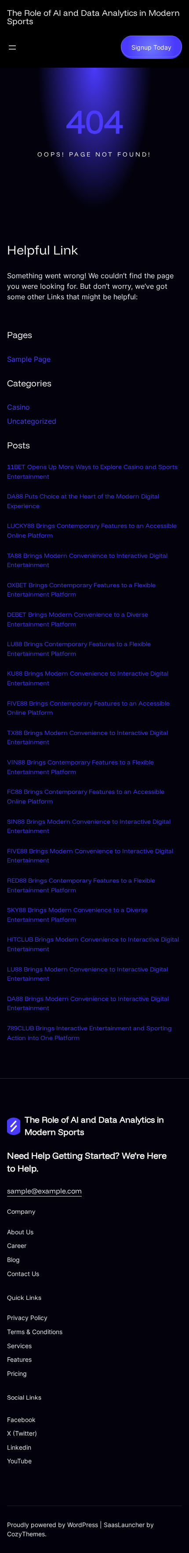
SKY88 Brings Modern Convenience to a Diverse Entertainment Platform (77, 915)
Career (16, 1245)
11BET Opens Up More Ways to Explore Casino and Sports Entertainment (92, 471)
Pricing (17, 1373)
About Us (20, 1232)
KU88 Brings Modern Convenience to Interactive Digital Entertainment (87, 678)
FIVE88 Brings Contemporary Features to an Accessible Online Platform (88, 708)
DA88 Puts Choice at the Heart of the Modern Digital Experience (83, 501)
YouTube (19, 1461)
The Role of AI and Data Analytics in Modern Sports (93, 16)
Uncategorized (31, 421)
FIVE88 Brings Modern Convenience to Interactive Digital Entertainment (90, 856)
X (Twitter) (22, 1433)
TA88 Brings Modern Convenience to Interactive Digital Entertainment (87, 560)
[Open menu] (12, 47)
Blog (13, 1259)
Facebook (21, 1419)
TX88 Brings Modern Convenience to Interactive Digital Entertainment (87, 737)
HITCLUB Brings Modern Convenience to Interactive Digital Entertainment (93, 944)
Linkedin (19, 1447)
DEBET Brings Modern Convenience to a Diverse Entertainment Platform (77, 619)
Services (19, 1345)
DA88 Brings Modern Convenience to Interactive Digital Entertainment (88, 1003)
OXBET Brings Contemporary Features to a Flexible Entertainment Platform (81, 590)
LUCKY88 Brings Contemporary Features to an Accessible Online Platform (92, 530)
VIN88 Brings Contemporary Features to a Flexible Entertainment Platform (80, 767)
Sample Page (29, 359)
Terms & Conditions (34, 1331)
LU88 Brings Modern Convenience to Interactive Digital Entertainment (87, 974)
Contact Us (23, 1273)
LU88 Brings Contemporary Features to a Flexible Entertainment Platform (79, 649)
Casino (18, 407)
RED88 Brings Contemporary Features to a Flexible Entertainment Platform (81, 885)
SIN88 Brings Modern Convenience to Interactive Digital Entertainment (89, 826)
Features (19, 1359)
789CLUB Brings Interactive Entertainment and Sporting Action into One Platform (89, 1033)
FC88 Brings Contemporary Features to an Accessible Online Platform (85, 796)
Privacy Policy (27, 1317)
